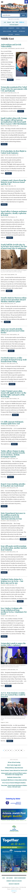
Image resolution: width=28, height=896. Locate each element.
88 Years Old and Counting (14, 762)
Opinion (15, 31)
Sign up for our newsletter (13, 19)
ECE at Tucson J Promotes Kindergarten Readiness (14, 782)
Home (3, 878)
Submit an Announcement (20, 878)
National (9, 22)
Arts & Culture (7, 31)
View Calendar (9, 878)
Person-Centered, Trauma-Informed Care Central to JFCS (14, 770)
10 (21, 750)
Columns (10, 34)
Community (11, 28)
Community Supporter (14, 24)
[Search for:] (11, 15)
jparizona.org (14, 890)
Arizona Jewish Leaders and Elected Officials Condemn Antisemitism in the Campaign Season (14, 773)
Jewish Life (22, 31)
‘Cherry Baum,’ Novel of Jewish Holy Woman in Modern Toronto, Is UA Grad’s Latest (14, 786)
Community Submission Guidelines (14, 881)
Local (5, 22)
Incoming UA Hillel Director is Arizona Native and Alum (14, 780)
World (17, 22)
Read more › (10, 79)
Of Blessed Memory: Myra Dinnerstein (14, 768)
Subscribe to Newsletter (14, 884)
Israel (13, 22)
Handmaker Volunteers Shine (14, 777)
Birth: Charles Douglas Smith (14, 765)
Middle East (21, 22)
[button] (26, 2)
